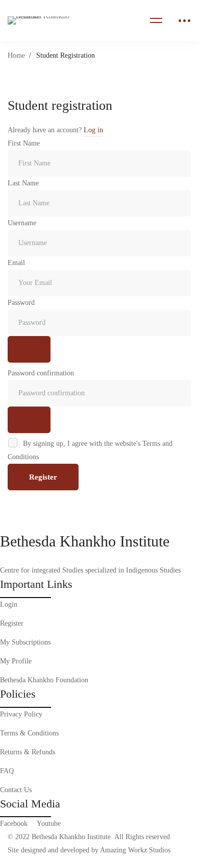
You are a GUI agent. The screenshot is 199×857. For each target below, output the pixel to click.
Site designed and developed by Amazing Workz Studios (89, 850)
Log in (93, 130)
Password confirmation (41, 373)
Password (21, 302)
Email (16, 263)
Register (43, 477)
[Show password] (29, 349)
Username (22, 223)
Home (16, 55)
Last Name (23, 183)
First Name (24, 143)
